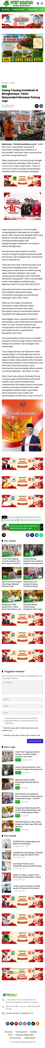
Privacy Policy (15, 1038)
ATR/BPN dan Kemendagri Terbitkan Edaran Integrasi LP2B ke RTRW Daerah (28, 854)
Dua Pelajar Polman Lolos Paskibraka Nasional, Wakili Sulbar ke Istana (27, 865)
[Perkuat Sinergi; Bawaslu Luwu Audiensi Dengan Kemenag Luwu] (33, 550)
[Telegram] (37, 535)
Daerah (6, 554)
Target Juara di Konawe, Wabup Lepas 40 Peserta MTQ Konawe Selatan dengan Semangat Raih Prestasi (26, 887)
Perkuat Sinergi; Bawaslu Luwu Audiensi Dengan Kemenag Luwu (33, 561)
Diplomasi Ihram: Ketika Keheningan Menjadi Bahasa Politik (12, 584)
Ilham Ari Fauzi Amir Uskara (31, 520)
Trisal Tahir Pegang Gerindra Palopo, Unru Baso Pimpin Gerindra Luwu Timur (11, 561)
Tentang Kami (21, 1032)
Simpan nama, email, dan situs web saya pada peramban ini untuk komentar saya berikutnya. (21, 720)
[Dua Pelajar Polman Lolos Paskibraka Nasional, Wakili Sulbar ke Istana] (6, 866)
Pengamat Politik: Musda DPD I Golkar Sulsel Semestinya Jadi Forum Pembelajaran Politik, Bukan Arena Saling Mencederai (11, 607)
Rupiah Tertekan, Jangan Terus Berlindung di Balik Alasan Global (27, 876)
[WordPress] (20, 1023)
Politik (4, 86)
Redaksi (33, 1032)
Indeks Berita (29, 1038)
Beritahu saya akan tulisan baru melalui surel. (22, 735)
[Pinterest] (16, 1023)
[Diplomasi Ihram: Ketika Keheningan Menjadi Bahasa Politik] (12, 573)
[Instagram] (25, 1023)
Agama (27, 554)
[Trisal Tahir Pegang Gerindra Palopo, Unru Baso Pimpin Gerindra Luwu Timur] (12, 550)
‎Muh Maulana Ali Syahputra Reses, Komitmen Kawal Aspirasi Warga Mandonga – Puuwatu (32, 584)
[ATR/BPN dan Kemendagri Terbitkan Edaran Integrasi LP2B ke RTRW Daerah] (6, 854)
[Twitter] (32, 535)
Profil (10, 1035)
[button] (37, 3)
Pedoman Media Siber (25, 1035)
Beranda (8, 1032)
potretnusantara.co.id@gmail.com (20, 1013)
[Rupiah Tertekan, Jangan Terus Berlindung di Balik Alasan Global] (6, 877)
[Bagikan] (41, 106)
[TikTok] (33, 1023)
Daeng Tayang (10, 520)
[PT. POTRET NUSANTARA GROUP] (18, 3)
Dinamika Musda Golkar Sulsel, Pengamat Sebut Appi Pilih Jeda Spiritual (32, 607)
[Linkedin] (29, 1023)
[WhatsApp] (41, 535)
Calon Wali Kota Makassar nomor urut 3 (25, 517)
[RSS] (37, 1023)
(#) (3, 105)
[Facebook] (28, 535)
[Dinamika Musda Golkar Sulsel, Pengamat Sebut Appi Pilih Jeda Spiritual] (33, 596)
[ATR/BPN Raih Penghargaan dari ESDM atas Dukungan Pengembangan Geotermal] (6, 843)
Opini (5, 577)
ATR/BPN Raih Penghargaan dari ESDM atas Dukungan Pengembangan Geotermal (26, 842)
